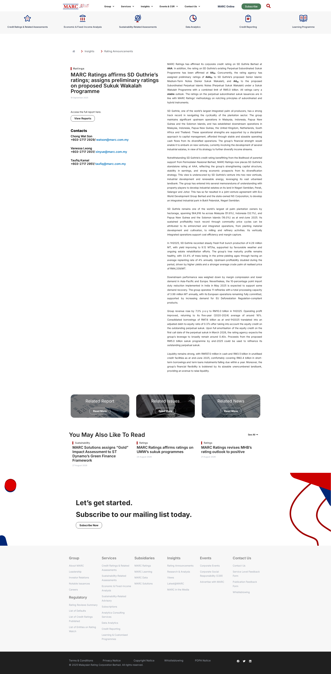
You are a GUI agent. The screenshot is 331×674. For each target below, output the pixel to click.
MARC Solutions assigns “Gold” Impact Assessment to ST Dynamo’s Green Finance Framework (100, 453)
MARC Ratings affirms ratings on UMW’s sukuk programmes (165, 449)
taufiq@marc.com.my (110, 164)
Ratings (79, 68)
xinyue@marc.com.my (111, 151)
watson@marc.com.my (112, 139)
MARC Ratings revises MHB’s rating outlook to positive (226, 449)
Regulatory (78, 597)
